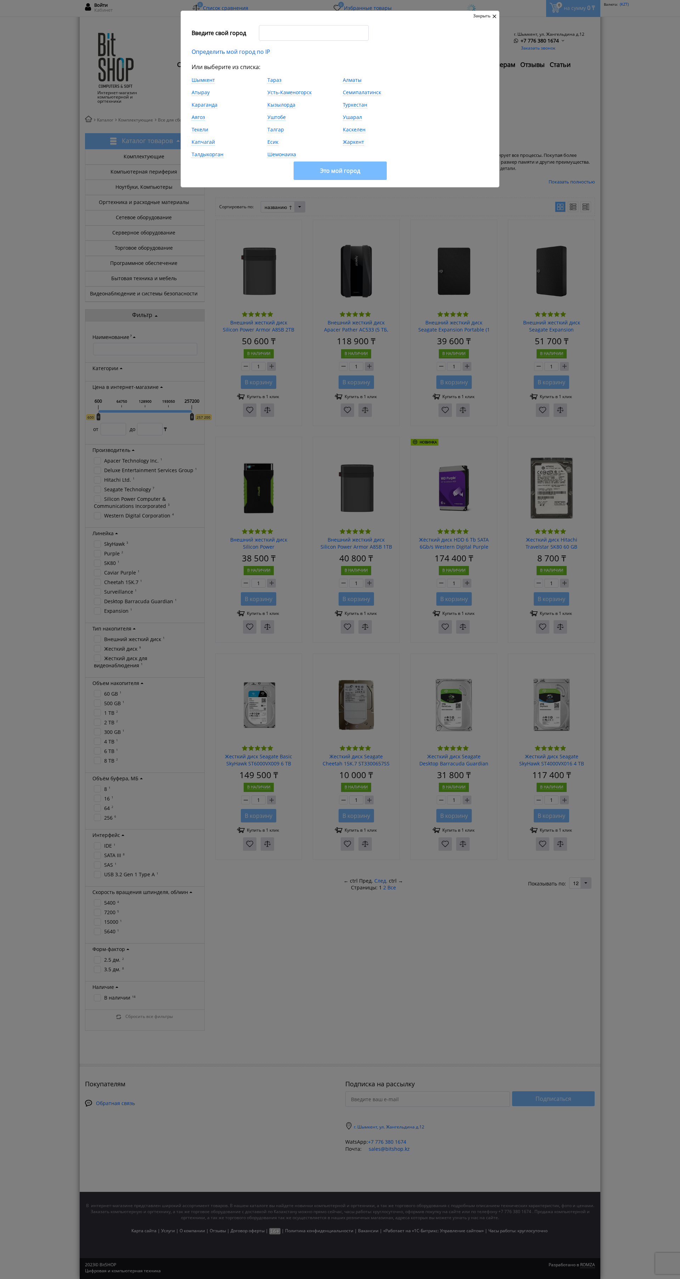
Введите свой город (219, 33)
